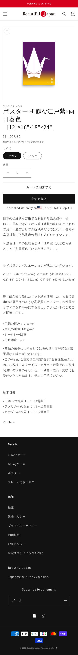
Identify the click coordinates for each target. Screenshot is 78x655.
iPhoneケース (17, 455)
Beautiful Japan (33, 648)
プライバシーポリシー (22, 526)
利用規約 (14, 535)
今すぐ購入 (39, 199)
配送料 (6, 141)
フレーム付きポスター (22, 482)
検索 (11, 507)
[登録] (65, 600)
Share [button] (11, 422)
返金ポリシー (17, 516)
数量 (5, 164)
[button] (5, 13)
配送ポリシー (17, 544)
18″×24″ (32, 156)
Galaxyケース (16, 464)
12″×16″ (12, 156)
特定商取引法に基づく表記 (25, 553)
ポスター (14, 473)
